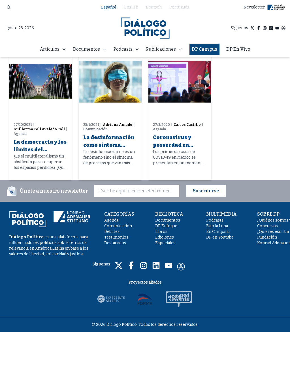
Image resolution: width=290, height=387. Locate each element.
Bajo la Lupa (217, 226)
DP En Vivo (238, 49)
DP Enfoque (166, 226)
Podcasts (214, 220)
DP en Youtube (220, 237)
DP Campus (204, 49)
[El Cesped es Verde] (179, 299)
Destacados (115, 243)
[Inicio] (145, 28)
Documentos (167, 220)
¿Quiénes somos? (273, 220)
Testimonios (116, 237)
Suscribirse (206, 191)
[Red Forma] (145, 299)
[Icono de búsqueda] (9, 7)
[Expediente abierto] (111, 299)
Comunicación (118, 226)
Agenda (111, 220)
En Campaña (218, 231)
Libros (161, 231)
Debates (112, 231)
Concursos (267, 226)
